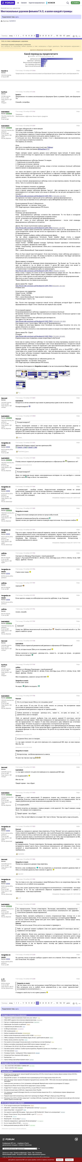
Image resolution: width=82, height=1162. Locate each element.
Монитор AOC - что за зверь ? (12, 1118)
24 (43, 36)
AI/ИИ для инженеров (10, 1029)
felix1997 (20, 874)
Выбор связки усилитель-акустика (14, 1040)
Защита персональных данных (36, 1154)
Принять (59, 1160)
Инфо (78, 70)
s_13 (19, 898)
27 (51, 36)
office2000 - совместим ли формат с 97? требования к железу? (22, 1107)
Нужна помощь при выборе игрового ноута (16, 1059)
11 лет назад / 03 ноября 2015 (25, 398)
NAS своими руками (9, 1031)
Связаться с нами (7, 1153)
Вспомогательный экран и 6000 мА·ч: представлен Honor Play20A (22, 1090)
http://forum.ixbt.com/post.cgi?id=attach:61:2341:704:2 (40, 228)
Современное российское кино (13, 1026)
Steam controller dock (11, 1068)
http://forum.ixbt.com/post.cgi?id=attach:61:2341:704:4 (40, 286)
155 (57, 36)
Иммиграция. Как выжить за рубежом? (15, 1024)
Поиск (29, 1153)
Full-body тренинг (9, 1051)
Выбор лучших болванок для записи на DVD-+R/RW (19, 1035)
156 (61, 36)
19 (29, 36)
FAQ (33, 1153)
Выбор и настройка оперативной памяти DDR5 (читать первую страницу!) (25, 1044)
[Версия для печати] (73, 36)
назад (10, 36)
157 (64, 36)
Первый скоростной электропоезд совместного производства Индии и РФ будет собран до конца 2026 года (34, 1096)
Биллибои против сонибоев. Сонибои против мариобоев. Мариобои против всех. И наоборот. (30, 1048)
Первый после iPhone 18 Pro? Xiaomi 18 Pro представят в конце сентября (25, 1085)
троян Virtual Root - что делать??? (13, 1110)
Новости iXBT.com (7, 1071)
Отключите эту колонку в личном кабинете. (14, 1128)
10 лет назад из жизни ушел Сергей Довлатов (17, 1105)
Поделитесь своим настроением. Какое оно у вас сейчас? (20, 1018)
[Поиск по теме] (76, 36)
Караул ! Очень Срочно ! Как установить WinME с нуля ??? (20, 1114)
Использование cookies (9, 1154)
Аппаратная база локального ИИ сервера (16, 1055)
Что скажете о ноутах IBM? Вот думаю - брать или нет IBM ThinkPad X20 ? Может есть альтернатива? (32, 1112)
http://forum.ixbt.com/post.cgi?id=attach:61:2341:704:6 (40, 336)
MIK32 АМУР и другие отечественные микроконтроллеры (20, 1020)
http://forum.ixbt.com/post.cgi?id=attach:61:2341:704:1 (41, 196)
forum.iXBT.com (40, 1157)
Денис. (20, 437)
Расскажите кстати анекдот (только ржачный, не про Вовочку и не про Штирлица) (27, 1042)
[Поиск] (68, 3)
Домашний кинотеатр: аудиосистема (10, 8)
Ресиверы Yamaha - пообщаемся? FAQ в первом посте (19, 1053)
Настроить (69, 1160)
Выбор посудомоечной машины (13, 1033)
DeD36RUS (12, 21)
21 (34, 36)
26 (48, 36)
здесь (17, 17)
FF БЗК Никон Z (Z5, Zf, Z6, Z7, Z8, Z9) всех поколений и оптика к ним (23, 1046)
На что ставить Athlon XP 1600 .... (13, 1123)
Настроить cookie (22, 1154)
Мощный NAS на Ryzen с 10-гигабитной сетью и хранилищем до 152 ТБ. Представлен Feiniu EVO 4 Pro (32, 1077)
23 (40, 36)
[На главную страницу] (8, 3)
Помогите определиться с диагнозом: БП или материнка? (20, 1121)
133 (38, 56)
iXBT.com (5, 1157)
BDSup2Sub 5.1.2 (43, 149)
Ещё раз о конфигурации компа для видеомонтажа (19, 1022)
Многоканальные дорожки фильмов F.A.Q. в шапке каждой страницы (36, 11)
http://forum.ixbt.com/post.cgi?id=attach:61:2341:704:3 (40, 271)
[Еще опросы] (52, 56)
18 (26, 36)
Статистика (38, 1153)
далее (68, 36)
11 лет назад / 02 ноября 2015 (25, 70)
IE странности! (8, 1116)
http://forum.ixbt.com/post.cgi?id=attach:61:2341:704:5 (41, 321)
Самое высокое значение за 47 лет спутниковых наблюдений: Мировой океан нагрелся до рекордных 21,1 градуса (36, 1083)
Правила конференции (20, 1153)
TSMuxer (50, 147)
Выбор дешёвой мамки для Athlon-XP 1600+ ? (17, 1125)
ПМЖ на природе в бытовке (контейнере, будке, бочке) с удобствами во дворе (26, 1037)
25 (46, 36)
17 (23, 36)
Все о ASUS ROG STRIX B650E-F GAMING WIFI (17, 1065)
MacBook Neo (8, 1057)
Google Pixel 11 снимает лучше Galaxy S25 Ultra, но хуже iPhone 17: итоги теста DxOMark (29, 1088)
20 (31, 36)
